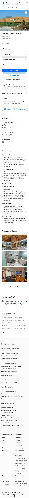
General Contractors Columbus (9, 382)
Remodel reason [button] (8, 65)
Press (3, 445)
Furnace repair (18, 455)
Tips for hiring (5, 479)
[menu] (3, 3)
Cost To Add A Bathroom (7, 423)
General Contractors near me (8, 393)
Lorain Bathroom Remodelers (8, 363)
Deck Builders (18, 473)
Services (21, 494)
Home (3, 7)
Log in (3, 440)
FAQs (25, 93)
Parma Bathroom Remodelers (8, 368)
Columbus (22, 7)
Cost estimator (5, 481)
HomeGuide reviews (20, 485)
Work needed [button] (7, 54)
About (3, 93)
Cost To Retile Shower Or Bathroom (10, 425)
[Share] (26, 12)
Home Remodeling (20, 458)
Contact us (4, 447)
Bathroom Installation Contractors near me (12, 396)
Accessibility (14, 494)
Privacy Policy (5, 494)
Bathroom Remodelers (12, 7)
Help (3, 450)
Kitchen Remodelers (20, 463)
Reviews (20, 93)
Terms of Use (16, 492)
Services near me (6, 484)
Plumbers (17, 440)
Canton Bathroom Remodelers (9, 358)
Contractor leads (19, 479)
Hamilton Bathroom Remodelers (9, 353)
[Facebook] (3, 142)
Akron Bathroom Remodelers (8, 361)
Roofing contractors (20, 471)
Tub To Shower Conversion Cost (9, 420)
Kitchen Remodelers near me (8, 391)
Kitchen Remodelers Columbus (9, 380)
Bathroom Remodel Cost (7, 407)
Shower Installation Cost (7, 417)
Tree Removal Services (20, 465)
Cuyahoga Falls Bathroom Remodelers (11, 366)
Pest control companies (21, 468)
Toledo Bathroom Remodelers (9, 371)
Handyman (18, 437)
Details (9, 93)
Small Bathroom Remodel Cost (9, 410)
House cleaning (19, 447)
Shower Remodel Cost (7, 412)
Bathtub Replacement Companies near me (12, 399)
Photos (14, 93)
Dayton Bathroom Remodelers (9, 350)
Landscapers (18, 445)
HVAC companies (19, 450)
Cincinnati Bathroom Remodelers (9, 356)
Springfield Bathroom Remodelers (10, 348)
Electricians (18, 442)
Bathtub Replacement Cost (8, 415)
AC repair (17, 453)
